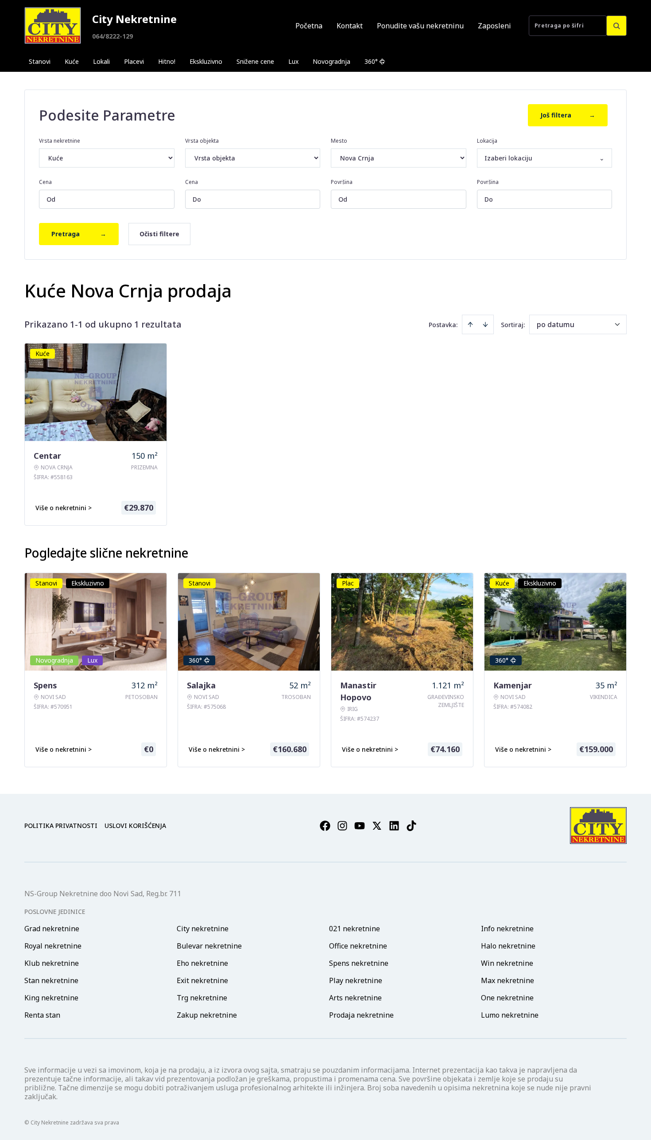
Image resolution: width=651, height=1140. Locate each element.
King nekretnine (51, 998)
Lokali (101, 61)
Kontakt (350, 26)
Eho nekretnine (202, 963)
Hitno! (166, 61)
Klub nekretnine (51, 963)
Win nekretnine (507, 963)
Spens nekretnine (358, 963)
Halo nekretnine (508, 946)
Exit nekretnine (202, 980)
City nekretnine (203, 928)
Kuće (72, 61)
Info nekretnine (507, 928)
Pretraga (78, 234)
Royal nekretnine (52, 946)
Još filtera (567, 115)
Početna (308, 26)
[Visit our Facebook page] (325, 825)
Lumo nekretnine (510, 1015)
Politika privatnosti (60, 825)
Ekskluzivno (206, 61)
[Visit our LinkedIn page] (394, 825)
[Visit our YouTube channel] (359, 825)
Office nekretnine (358, 946)
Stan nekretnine (51, 980)
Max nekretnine (507, 980)
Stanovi (39, 61)
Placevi (134, 61)
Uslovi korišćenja (135, 825)
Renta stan (42, 1015)
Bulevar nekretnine (209, 946)
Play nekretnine (355, 980)
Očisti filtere (159, 234)
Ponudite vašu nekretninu (420, 26)
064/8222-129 (112, 36)
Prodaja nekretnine (361, 1015)
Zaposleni (494, 26)
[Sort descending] (485, 324)
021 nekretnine (354, 928)
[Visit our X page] (377, 825)
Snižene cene (255, 61)
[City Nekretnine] (52, 25)
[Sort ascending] (470, 324)
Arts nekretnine (355, 998)
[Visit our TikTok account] (411, 825)
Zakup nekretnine (207, 1015)
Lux (293, 61)
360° (371, 61)
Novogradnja (331, 61)
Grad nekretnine (51, 928)
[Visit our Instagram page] (342, 825)
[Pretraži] (616, 26)
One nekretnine (507, 998)
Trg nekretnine (202, 998)
